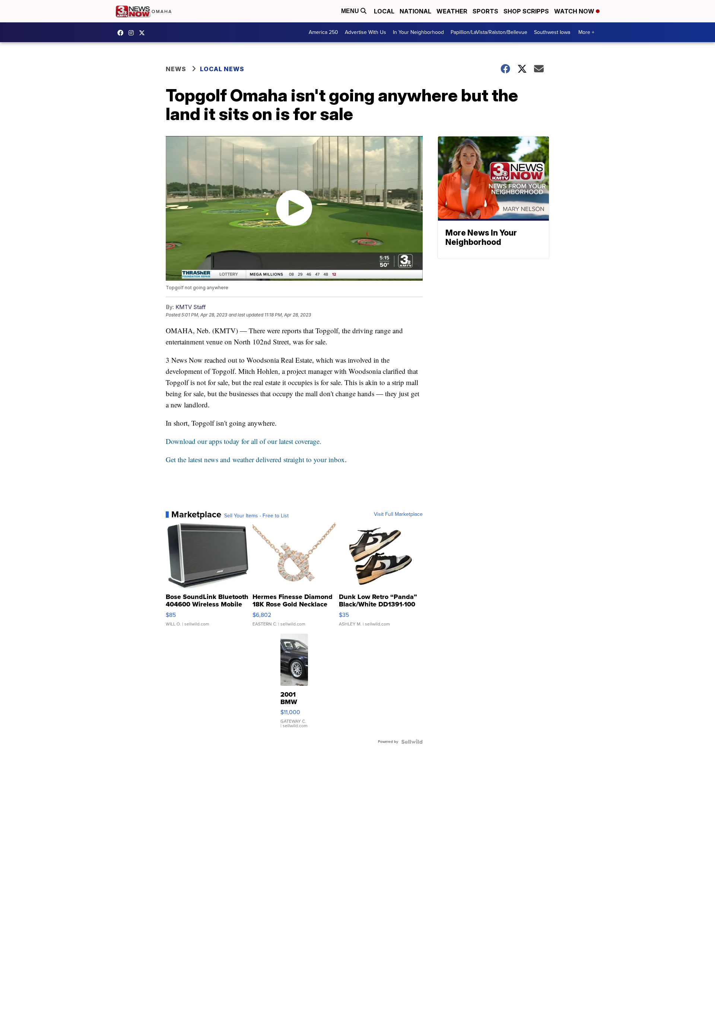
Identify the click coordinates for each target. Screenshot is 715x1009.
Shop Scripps (526, 11)
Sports (485, 11)
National (415, 11)
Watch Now (575, 11)
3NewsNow (122, 33)
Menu (350, 11)
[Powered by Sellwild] (412, 741)
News (176, 69)
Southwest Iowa (552, 32)
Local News (222, 69)
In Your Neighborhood (418, 32)
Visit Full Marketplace (398, 514)
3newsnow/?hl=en (132, 33)
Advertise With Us (365, 32)
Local (384, 11)
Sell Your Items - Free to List (256, 515)
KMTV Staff (190, 306)
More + (586, 32)
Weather (451, 11)
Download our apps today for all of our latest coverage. (243, 441)
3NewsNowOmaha (144, 33)
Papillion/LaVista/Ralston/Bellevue (489, 32)
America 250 (323, 32)
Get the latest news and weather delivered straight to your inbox (255, 459)
